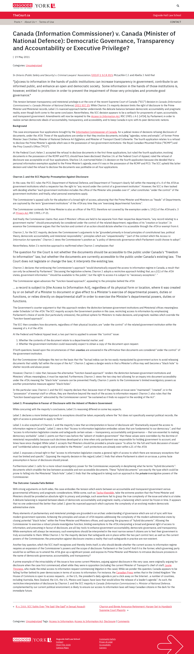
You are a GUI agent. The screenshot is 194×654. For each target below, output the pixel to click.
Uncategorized (34, 65)
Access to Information (61, 621)
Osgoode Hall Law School (167, 15)
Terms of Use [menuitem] (46, 21)
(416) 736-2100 (63, 645)
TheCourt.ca (21, 15)
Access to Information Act (105, 116)
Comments (123, 621)
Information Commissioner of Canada (96, 131)
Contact (175, 21)
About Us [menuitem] (30, 21)
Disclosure (109, 621)
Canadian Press (124, 572)
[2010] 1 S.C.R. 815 (102, 75)
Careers (103, 647)
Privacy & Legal (105, 642)
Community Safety (107, 639)
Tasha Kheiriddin (105, 492)
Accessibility (105, 645)
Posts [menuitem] (17, 21)
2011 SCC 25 (82, 105)
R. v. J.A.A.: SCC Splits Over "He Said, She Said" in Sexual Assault (50, 606)
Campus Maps (62, 647)
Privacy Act (22, 213)
